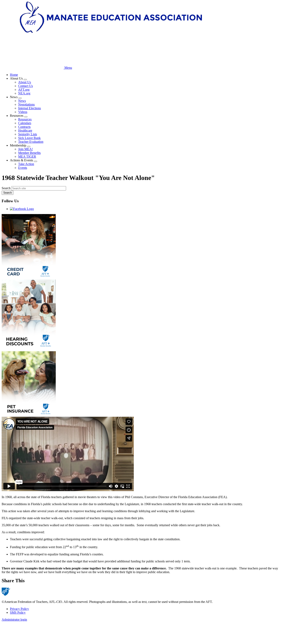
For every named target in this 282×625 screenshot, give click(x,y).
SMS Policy (18, 612)
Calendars (24, 123)
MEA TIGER (27, 156)
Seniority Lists (27, 134)
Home (14, 74)
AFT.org (24, 89)
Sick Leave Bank (29, 138)
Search (6, 188)
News (22, 100)
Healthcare (25, 130)
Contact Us (25, 86)
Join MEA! (25, 149)
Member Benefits (29, 153)
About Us (24, 82)
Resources (25, 119)
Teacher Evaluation (30, 141)
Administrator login (14, 619)
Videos (22, 112)
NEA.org (24, 93)
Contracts (24, 127)
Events (22, 167)
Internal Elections (29, 108)
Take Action (26, 164)
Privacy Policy (19, 609)
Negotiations (26, 104)
